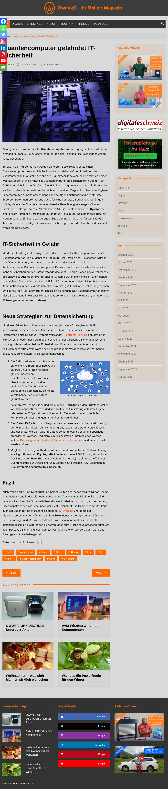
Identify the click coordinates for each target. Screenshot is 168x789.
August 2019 (125, 376)
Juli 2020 (123, 300)
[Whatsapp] (3, 28)
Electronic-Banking (75, 334)
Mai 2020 (123, 315)
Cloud (44, 552)
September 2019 (127, 369)
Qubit (52, 558)
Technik (66, 23)
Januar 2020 (125, 338)
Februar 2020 (126, 331)
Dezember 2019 (127, 346)
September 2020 (127, 285)
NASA (10, 558)
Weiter (98, 572)
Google (75, 552)
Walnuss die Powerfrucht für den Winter (37, 768)
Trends (83, 23)
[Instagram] (3, 41)
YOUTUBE (100, 23)
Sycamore (69, 558)
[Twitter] (3, 34)
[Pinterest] (3, 54)
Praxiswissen (125, 218)
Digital (17, 23)
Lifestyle (34, 23)
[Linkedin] (3, 47)
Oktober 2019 (126, 361)
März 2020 (124, 323)
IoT (102, 552)
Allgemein (48, 64)
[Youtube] (3, 60)
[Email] (3, 67)
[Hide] (1, 73)
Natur (51, 23)
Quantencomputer (31, 558)
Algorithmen (26, 552)
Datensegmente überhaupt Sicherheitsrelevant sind (52, 440)
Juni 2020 (123, 308)
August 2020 (125, 293)
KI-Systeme (66, 510)
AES (9, 552)
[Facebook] (3, 21)
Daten (59, 552)
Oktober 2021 (126, 254)
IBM (89, 552)
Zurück (13, 572)
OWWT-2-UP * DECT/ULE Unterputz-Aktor (39, 718)
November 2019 (127, 353)
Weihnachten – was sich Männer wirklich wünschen (38, 751)
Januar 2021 (125, 262)
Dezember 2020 (127, 270)
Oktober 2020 (126, 277)
